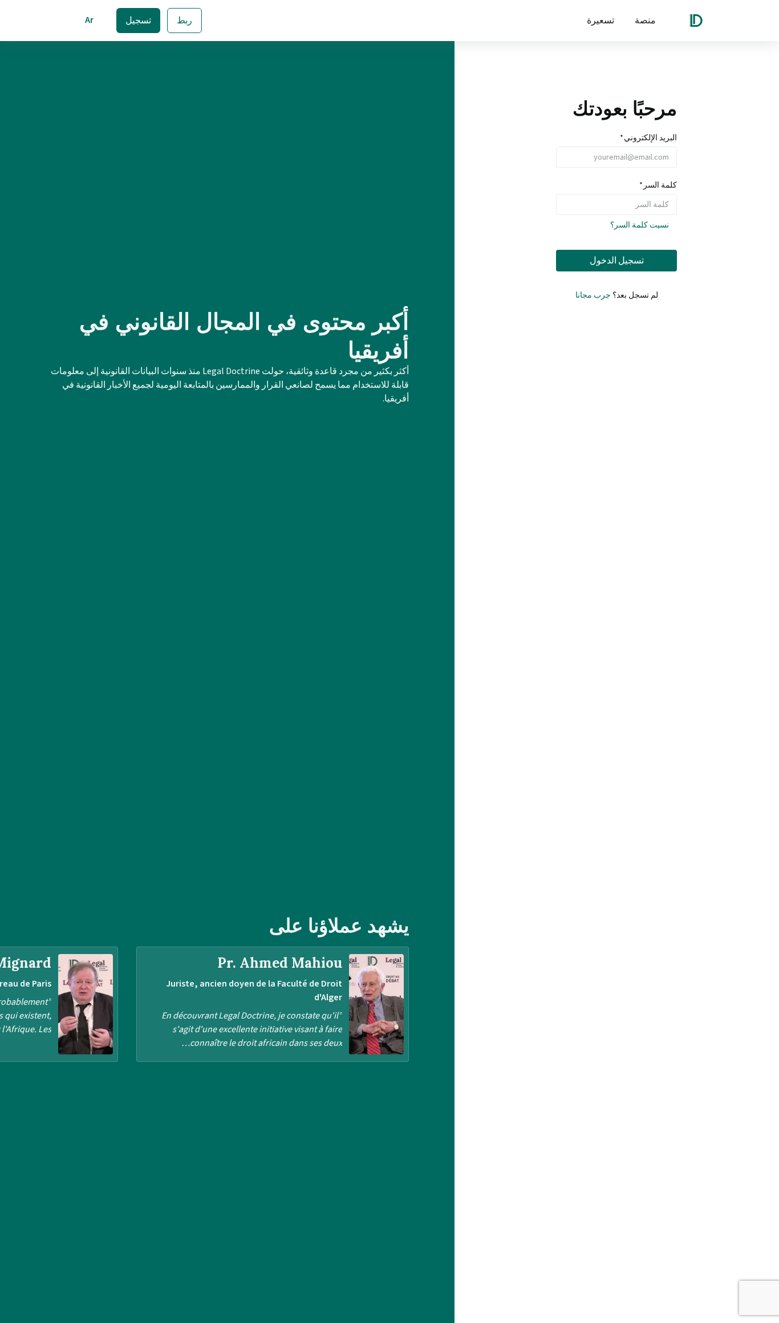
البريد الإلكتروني (648, 138)
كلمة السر (658, 185)
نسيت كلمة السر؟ (639, 225)
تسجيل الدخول (617, 260)
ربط (184, 20)
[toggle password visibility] (565, 204)
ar (89, 20)
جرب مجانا (593, 295)
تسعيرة (600, 20)
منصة (645, 20)
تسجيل (138, 20)
